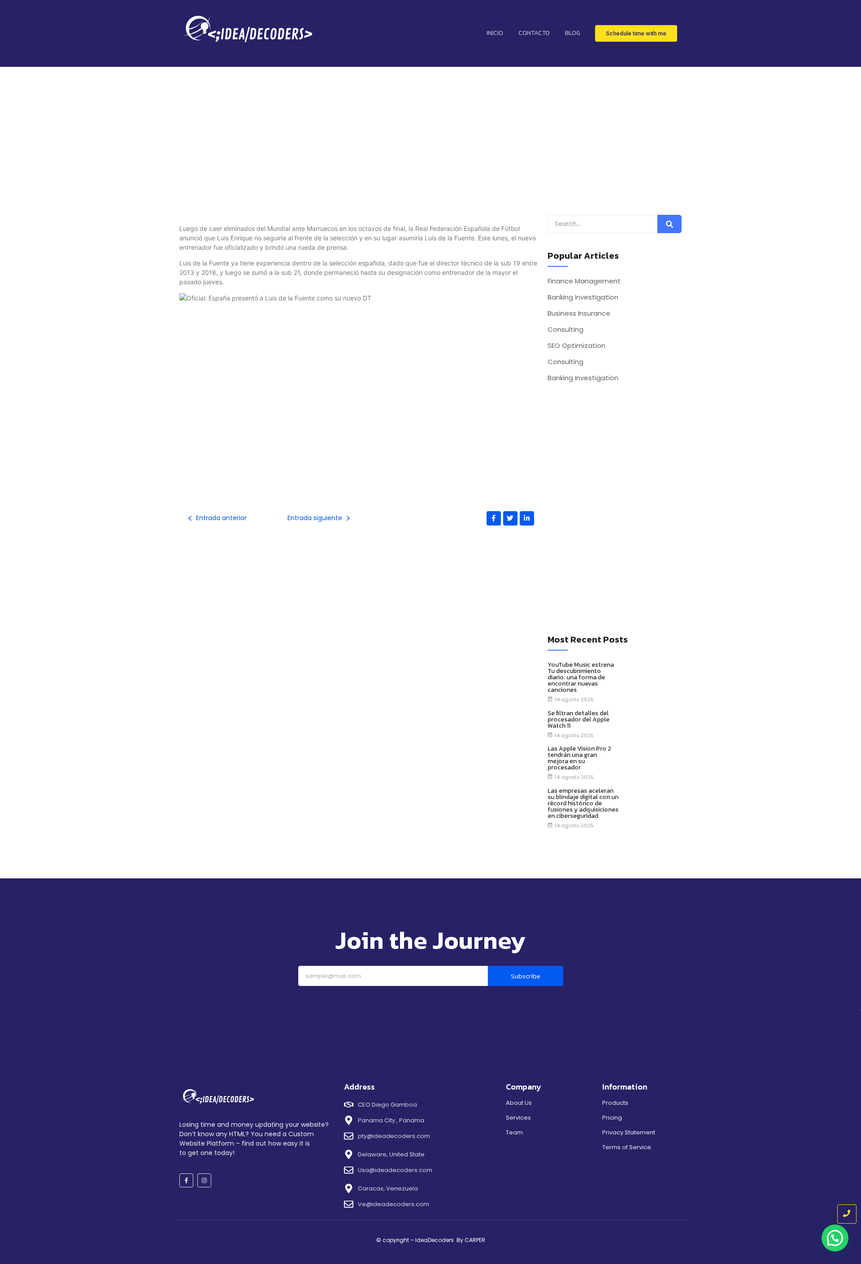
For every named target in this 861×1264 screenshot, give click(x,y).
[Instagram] (204, 1180)
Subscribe (525, 976)
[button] (835, 1238)
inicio (495, 33)
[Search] (669, 224)
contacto (534, 33)
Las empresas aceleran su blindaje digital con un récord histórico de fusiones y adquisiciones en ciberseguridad (583, 803)
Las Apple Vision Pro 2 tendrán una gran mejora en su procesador (579, 758)
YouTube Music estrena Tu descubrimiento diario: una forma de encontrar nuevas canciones (581, 677)
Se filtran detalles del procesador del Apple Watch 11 (578, 719)
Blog (572, 33)
